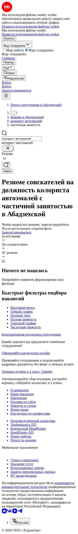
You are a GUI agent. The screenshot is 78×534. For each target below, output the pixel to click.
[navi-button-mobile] (6, 96)
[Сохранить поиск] (6, 165)
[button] (6, 82)
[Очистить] (8, 148)
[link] (9, 72)
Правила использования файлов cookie (30, 34)
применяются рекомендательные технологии (38, 485)
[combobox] (22, 138)
